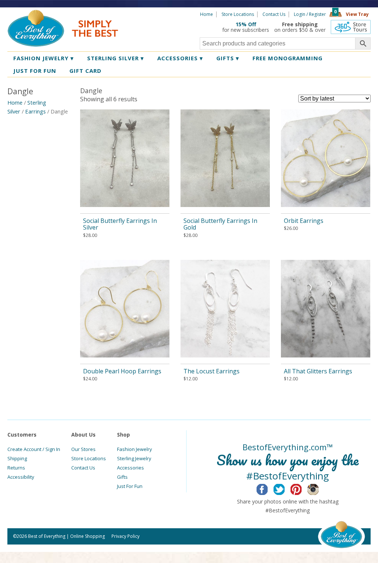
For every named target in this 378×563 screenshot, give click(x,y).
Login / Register (310, 14)
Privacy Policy (125, 536)
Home (206, 14)
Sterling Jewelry (134, 458)
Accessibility (20, 477)
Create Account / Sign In (33, 449)
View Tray (357, 14)
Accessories (180, 58)
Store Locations (237, 14)
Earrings (35, 111)
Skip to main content (146, 14)
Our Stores (83, 449)
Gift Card (85, 70)
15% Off (246, 24)
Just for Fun (34, 70)
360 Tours (351, 27)
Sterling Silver (115, 58)
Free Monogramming (287, 58)
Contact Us (273, 14)
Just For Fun (129, 486)
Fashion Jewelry (43, 58)
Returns (16, 467)
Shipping (17, 458)
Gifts (227, 58)
